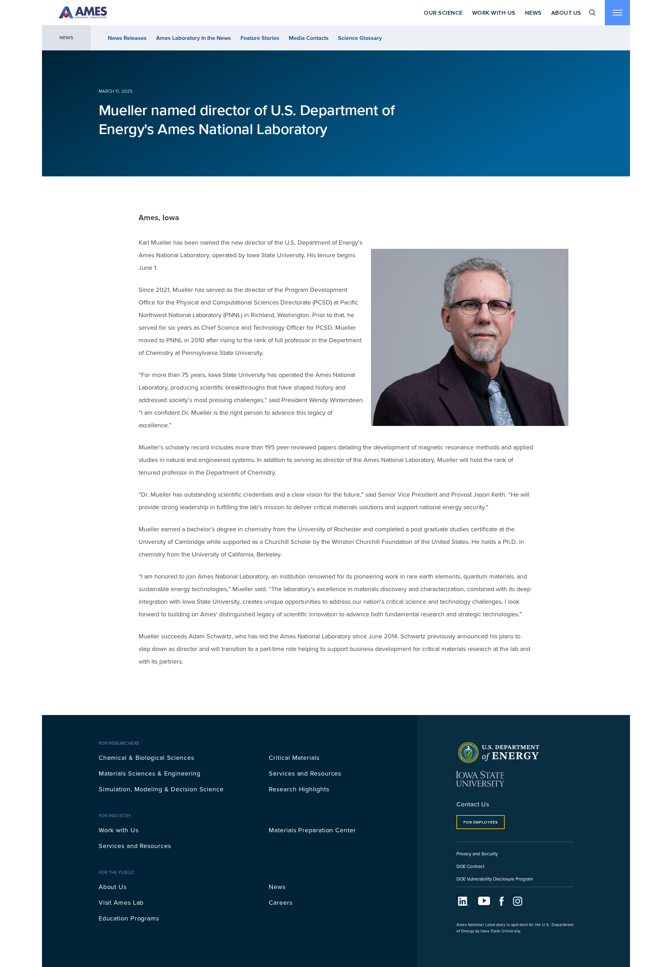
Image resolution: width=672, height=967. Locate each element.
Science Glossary (360, 38)
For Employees (480, 822)
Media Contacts (309, 38)
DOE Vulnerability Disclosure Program (494, 878)
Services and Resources (305, 773)
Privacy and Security (477, 853)
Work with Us (119, 830)
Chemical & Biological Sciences (146, 757)
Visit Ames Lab (121, 902)
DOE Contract (470, 866)
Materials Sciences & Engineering (150, 773)
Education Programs (129, 918)
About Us (566, 12)
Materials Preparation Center (312, 830)
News (533, 12)
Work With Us (494, 12)
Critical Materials (294, 757)
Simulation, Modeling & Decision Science (161, 789)
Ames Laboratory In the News (193, 38)
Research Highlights (299, 789)
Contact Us (472, 804)
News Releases (127, 38)
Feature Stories (259, 38)
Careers (280, 902)
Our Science (443, 12)
